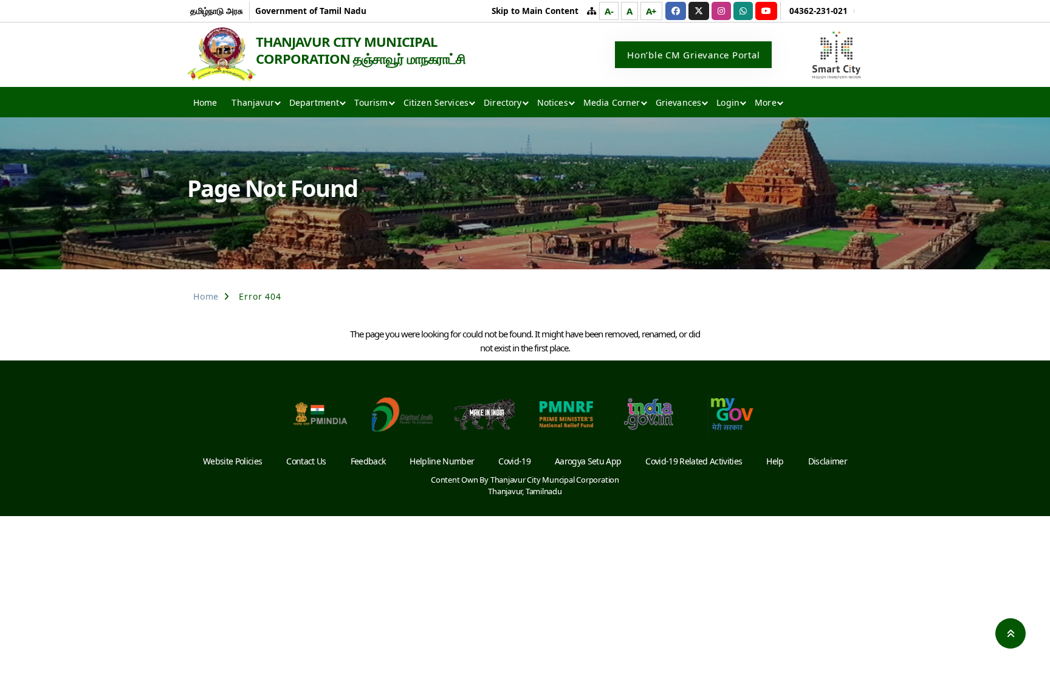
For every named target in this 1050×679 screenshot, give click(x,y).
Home (205, 102)
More (766, 102)
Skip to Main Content (535, 10)
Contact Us (306, 461)
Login (727, 102)
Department (314, 102)
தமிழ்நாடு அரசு (216, 10)
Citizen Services (436, 102)
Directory (502, 102)
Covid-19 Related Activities (693, 461)
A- (609, 11)
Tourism (371, 102)
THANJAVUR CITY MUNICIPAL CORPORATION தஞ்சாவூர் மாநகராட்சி (360, 49)
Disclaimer (827, 461)
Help (774, 461)
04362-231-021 (818, 10)
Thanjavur (252, 102)
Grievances (679, 102)
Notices (552, 102)
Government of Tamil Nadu (310, 10)
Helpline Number (442, 461)
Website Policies (232, 461)
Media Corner (611, 102)
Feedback (368, 461)
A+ (651, 11)
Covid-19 (514, 461)
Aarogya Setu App (588, 461)
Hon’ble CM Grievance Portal (693, 55)
